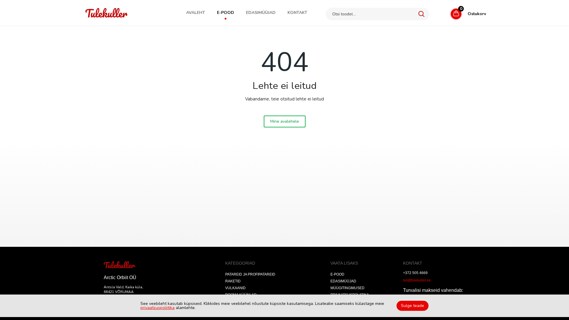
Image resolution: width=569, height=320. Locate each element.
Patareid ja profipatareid (250, 274)
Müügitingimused (347, 288)
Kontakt (297, 13)
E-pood (225, 13)
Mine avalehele (284, 121)
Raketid (233, 281)
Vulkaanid (235, 288)
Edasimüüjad (261, 13)
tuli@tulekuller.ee (417, 280)
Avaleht (195, 13)
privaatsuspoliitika (157, 308)
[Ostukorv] (445, 12)
